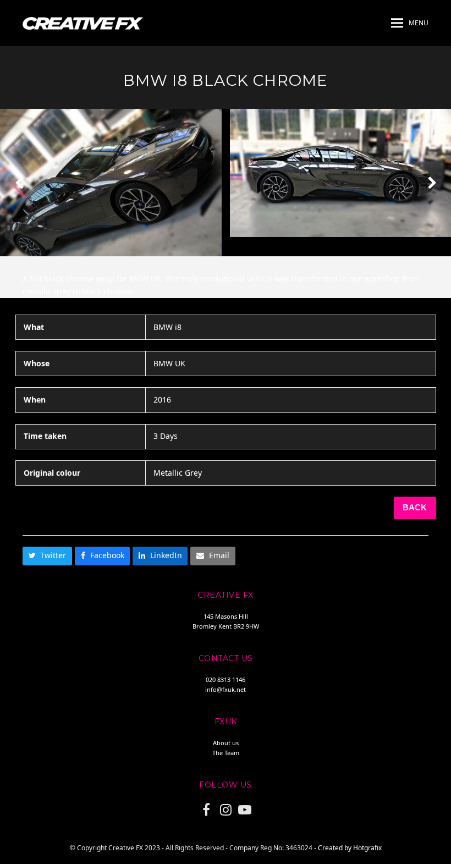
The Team (225, 753)
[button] (409, 23)
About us (226, 743)
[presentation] (19, 182)
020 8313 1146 (225, 679)
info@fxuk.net (225, 689)
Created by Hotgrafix (350, 847)
